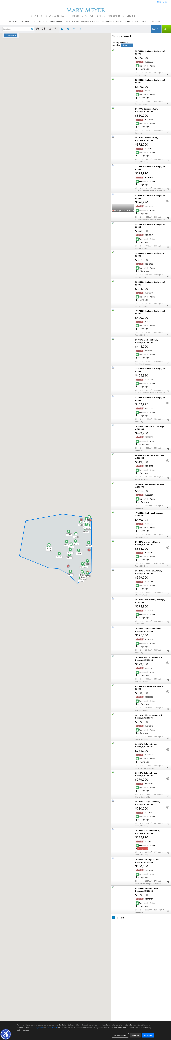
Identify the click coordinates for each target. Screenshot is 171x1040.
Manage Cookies (120, 1035)
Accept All (148, 1035)
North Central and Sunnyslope (120, 21)
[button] (6, 1034)
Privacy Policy (38, 1027)
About (144, 21)
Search (13, 21)
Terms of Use (52, 1027)
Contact (157, 21)
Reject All (135, 1035)
